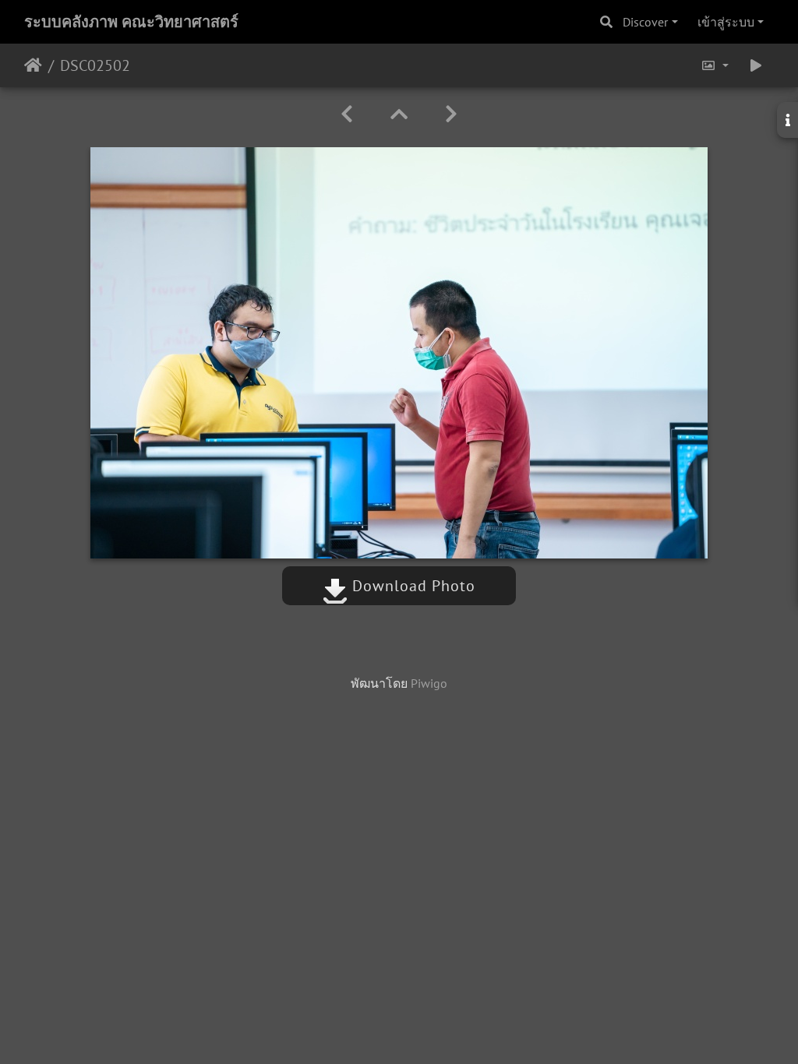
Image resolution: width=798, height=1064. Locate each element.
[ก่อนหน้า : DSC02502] (347, 114)
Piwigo (429, 683)
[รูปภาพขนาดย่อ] (399, 114)
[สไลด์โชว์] (756, 65)
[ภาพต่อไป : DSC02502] (451, 114)
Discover (645, 22)
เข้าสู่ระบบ (725, 22)
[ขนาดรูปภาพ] (714, 65)
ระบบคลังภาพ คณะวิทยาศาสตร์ (131, 22)
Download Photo (411, 586)
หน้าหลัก (33, 65)
